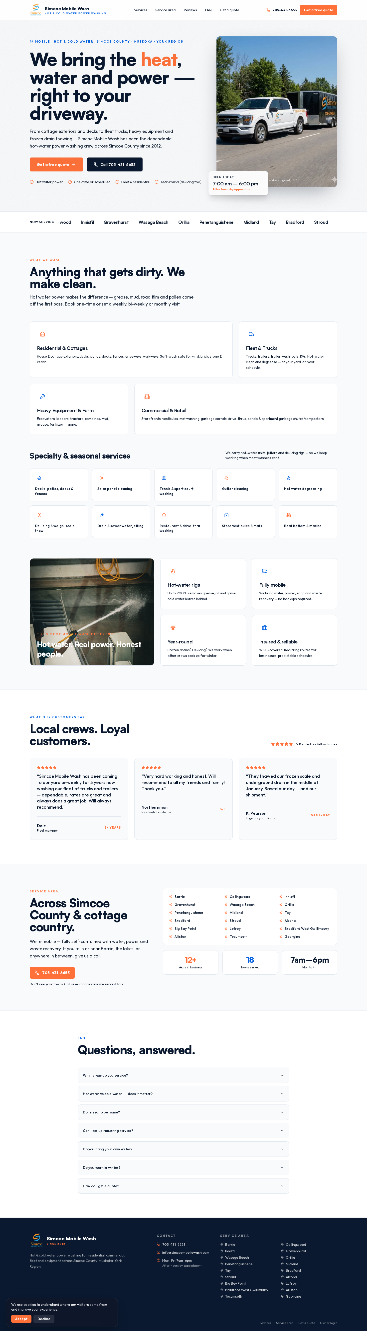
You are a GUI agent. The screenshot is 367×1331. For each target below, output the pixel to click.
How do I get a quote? (101, 1186)
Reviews (190, 10)
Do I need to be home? (101, 1112)
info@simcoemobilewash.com (185, 1252)
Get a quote (229, 10)
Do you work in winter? (101, 1167)
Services (140, 10)
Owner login (328, 1323)
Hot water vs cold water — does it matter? (118, 1094)
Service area (165, 10)
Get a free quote (318, 10)
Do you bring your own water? (107, 1149)
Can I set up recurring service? (108, 1130)
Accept (21, 1319)
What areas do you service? (105, 1075)
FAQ (208, 10)
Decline (43, 1319)
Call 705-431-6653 (118, 164)
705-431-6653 (284, 10)
